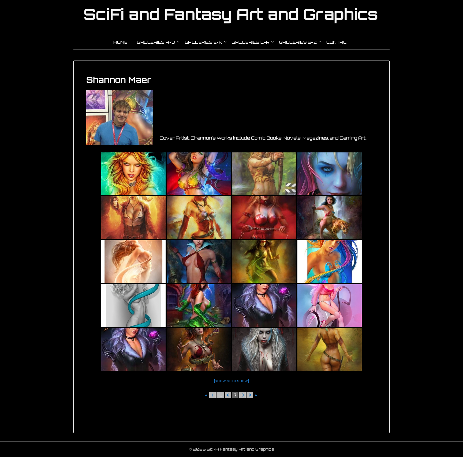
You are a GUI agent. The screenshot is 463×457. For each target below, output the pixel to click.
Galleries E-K (203, 42)
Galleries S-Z (298, 42)
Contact (338, 42)
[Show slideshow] (231, 381)
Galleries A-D (156, 42)
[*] (133, 305)
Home (120, 42)
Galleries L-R (251, 42)
